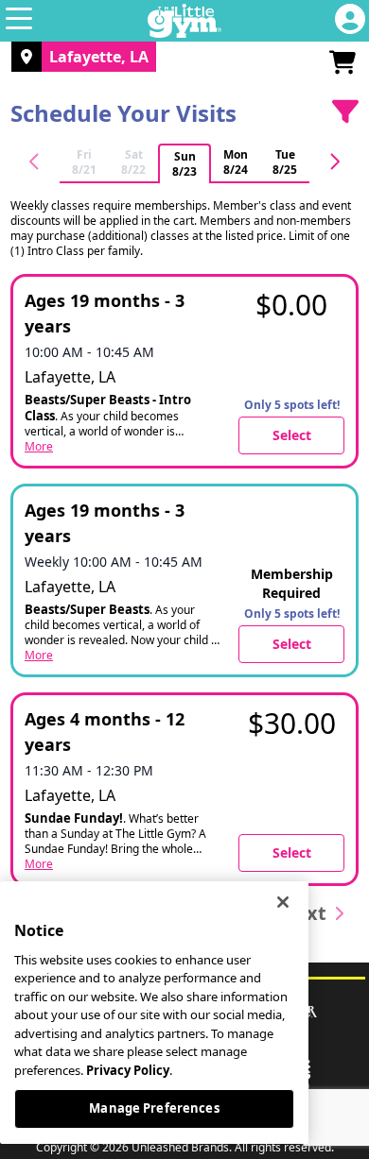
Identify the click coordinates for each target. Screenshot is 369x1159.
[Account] (350, 21)
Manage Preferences (154, 1107)
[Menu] (19, 21)
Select (291, 435)
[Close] (283, 902)
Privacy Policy (127, 1070)
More (39, 446)
